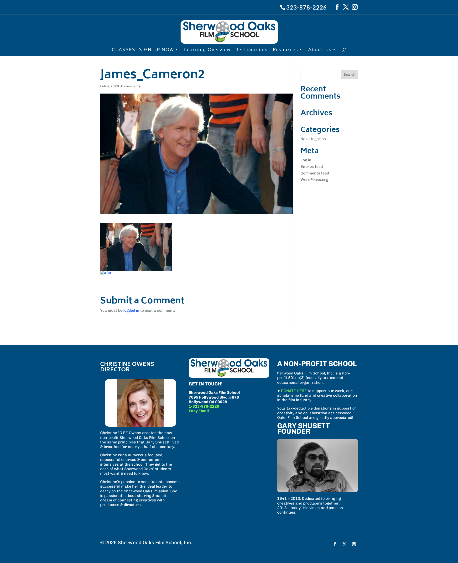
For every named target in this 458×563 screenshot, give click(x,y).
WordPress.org (314, 179)
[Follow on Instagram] (354, 544)
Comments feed (315, 173)
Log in (306, 160)
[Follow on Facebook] (335, 544)
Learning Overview (207, 49)
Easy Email (199, 411)
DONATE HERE (294, 391)
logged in (131, 310)
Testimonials (252, 49)
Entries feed (312, 166)
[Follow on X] (344, 544)
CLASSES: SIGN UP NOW (143, 49)
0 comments (131, 86)
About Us (320, 49)
